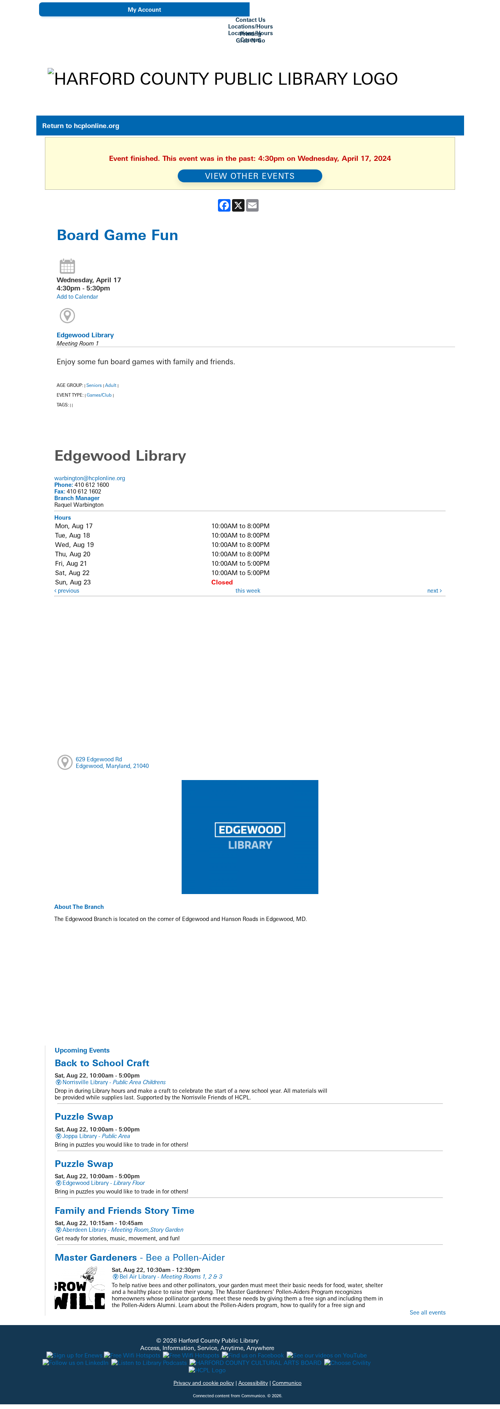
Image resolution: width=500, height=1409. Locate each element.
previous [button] (67, 590)
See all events (428, 1312)
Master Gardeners (140, 1257)
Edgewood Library (85, 335)
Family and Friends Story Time (125, 1210)
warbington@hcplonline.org (89, 478)
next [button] (433, 590)
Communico (287, 1383)
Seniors (94, 385)
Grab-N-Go (250, 40)
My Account (144, 9)
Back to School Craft (102, 1063)
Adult (110, 385)
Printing (250, 33)
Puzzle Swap (84, 1116)
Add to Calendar (77, 296)
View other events (250, 176)
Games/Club (99, 395)
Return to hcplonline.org (80, 125)
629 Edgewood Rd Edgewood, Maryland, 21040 (112, 762)
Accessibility (253, 1383)
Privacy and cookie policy (203, 1383)
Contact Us (251, 19)
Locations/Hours (250, 26)
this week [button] (248, 590)
